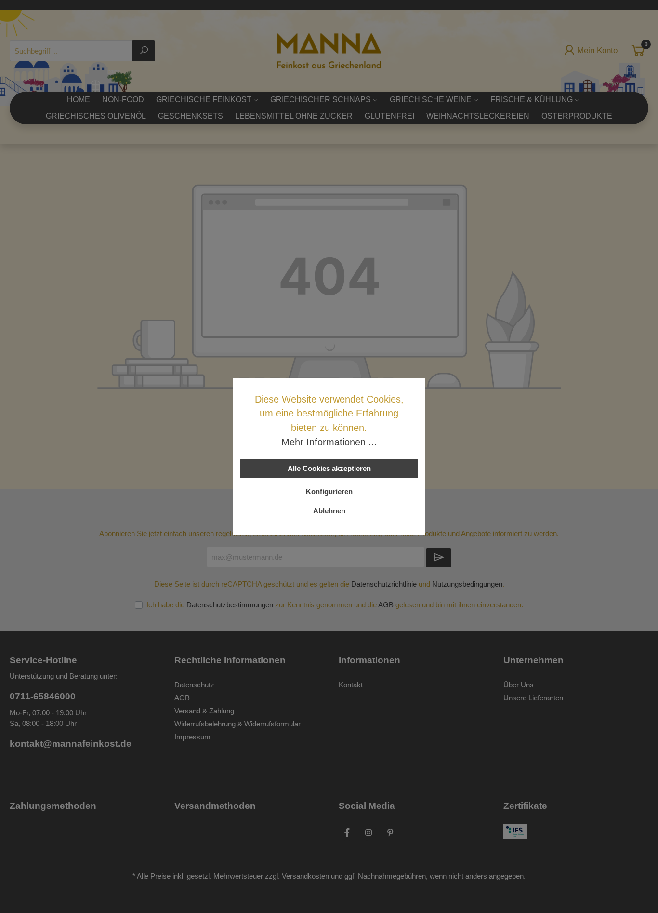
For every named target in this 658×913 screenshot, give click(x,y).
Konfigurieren (329, 491)
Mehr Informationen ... (329, 442)
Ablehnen (329, 511)
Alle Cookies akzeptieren (329, 468)
